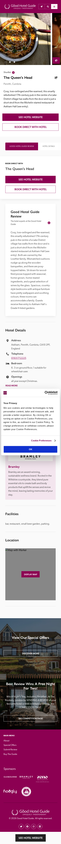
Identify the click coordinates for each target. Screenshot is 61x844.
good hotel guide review (21, 146)
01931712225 (18, 358)
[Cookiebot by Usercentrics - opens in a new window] (45, 393)
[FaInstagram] (33, 826)
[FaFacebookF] (27, 826)
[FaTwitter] (21, 826)
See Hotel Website (31, 837)
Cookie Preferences (41, 440)
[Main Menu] (54, 6)
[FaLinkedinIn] (39, 826)
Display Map (30, 574)
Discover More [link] (30, 653)
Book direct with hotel (31, 126)
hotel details (48, 146)
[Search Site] (48, 6)
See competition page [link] (30, 718)
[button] (48, 6)
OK (30, 449)
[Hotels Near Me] (41, 6)
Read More (11, 385)
